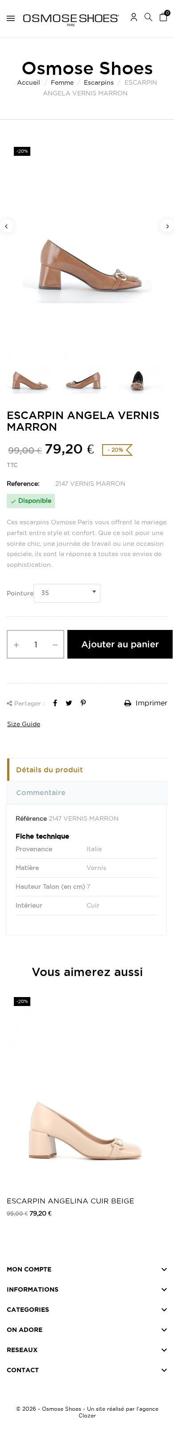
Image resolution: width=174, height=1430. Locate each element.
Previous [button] (6, 225)
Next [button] (167, 225)
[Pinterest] (83, 703)
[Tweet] (69, 703)
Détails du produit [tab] (49, 770)
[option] (87, 238)
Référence (31, 818)
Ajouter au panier (120, 644)
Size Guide (23, 724)
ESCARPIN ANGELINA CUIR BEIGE (70, 1201)
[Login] (134, 19)
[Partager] (55, 703)
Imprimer (150, 703)
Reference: (23, 483)
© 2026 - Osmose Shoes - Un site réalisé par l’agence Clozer (87, 1412)
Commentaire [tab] (41, 792)
